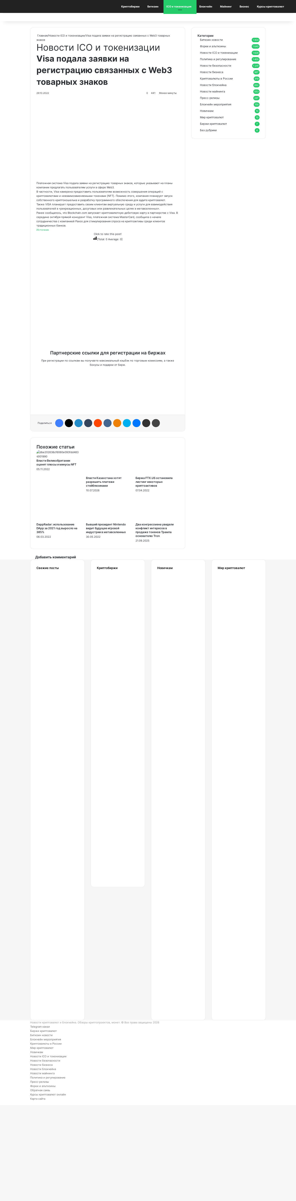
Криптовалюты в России (216, 78)
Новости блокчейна (213, 85)
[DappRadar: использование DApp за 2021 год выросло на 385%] (58, 520)
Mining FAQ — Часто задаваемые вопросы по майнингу (172, 906)
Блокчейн (205, 6)
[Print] (156, 423)
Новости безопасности (215, 65)
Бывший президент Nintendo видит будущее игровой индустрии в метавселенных (106, 528)
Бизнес (244, 6)
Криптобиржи (130, 6)
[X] (69, 423)
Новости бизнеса (211, 72)
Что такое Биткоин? (169, 985)
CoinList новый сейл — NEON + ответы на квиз (229, 867)
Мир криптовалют (212, 117)
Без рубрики (208, 130)
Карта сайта (37, 1098)
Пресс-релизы (209, 98)
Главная (42, 35)
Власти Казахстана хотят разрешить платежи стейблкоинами (104, 481)
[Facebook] (59, 423)
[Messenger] (136, 423)
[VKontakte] (107, 423)
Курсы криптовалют (270, 6)
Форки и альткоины (213, 46)
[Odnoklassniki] (117, 423)
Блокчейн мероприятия (215, 104)
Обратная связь (40, 1090)
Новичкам (206, 110)
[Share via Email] (146, 423)
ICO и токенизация (178, 6)
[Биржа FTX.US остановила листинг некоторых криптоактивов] (157, 473)
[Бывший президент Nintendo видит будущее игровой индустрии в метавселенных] (107, 520)
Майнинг (226, 6)
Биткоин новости (211, 39)
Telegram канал (40, 1026)
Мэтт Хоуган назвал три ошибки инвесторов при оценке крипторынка (52, 867)
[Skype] (127, 423)
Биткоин (152, 6)
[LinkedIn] (79, 423)
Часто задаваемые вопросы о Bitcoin (172, 946)
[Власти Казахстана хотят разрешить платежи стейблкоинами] (107, 473)
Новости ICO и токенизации (67, 35)
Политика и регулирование (218, 59)
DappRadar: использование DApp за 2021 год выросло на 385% (56, 528)
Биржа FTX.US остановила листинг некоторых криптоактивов (154, 481)
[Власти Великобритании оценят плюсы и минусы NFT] (58, 456)
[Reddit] (98, 423)
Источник (42, 229)
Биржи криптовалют (213, 123)
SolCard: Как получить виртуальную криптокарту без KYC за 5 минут (233, 600)
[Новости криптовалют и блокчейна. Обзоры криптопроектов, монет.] (28, 6)
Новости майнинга (212, 91)
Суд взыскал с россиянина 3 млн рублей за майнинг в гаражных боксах (51, 739)
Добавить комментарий (55, 557)
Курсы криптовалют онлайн (48, 1094)
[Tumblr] (88, 423)
